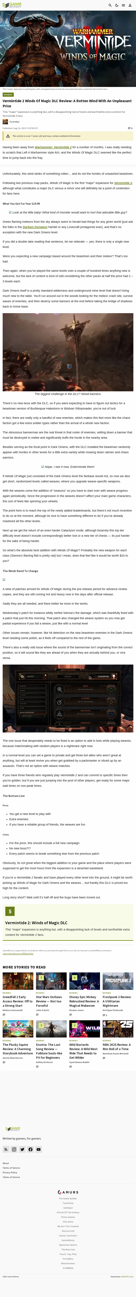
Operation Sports (68, 1244)
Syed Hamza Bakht (79, 1062)
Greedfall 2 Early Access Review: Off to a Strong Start (18, 1001)
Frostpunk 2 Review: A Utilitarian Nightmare (117, 1001)
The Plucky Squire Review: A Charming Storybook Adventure (18, 1048)
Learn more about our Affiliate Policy (18, 953)
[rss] (6, 1149)
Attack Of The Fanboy (68, 1212)
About (6, 1163)
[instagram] (14, 1149)
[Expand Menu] (123, 5)
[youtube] (38, 1149)
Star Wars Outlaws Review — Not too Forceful (49, 1001)
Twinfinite (68, 1203)
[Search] (110, 5)
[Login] (130, 5)
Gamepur (68, 1207)
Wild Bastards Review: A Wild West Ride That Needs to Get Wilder (83, 1051)
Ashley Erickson (44, 1062)
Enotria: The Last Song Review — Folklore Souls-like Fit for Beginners (49, 1051)
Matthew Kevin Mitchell (115, 1053)
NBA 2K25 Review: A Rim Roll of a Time (117, 1046)
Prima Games (68, 1217)
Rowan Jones (76, 1010)
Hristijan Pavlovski (113, 1010)
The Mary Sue (68, 1249)
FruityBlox (68, 1258)
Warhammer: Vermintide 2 (53, 147)
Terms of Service (11, 1167)
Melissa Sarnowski (13, 1010)
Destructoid (68, 1230)
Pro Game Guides (68, 1198)
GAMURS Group (127, 1276)
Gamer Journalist (68, 1235)
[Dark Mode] (116, 5)
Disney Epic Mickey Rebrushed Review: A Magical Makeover (84, 1001)
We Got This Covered (68, 1226)
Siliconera (68, 1221)
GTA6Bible (68, 1268)
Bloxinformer (68, 1263)
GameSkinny (68, 1240)
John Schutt (42, 1010)
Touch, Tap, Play (68, 1254)
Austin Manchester (13, 1057)
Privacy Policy (10, 1172)
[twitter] (22, 1149)
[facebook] (30, 1149)
